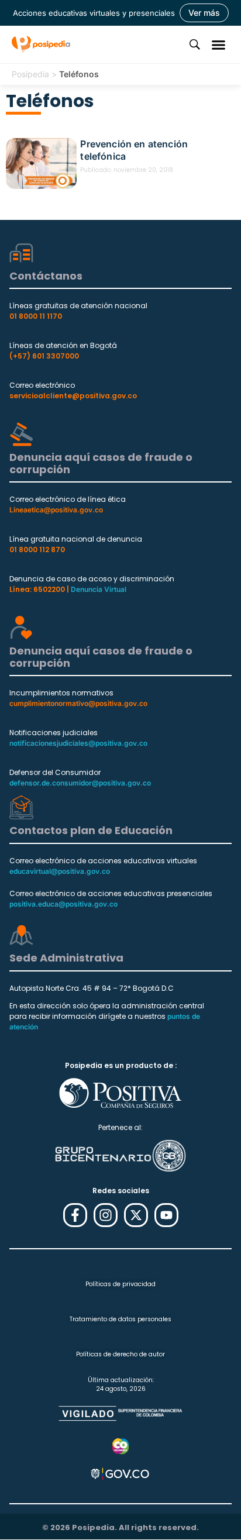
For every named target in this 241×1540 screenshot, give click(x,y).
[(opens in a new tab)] (41, 163)
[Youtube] (166, 1215)
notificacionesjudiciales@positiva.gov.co (78, 743)
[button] (219, 44)
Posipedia (30, 74)
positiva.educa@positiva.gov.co (63, 904)
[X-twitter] (136, 1215)
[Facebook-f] (75, 1215)
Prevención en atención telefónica (134, 150)
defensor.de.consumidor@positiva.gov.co (80, 782)
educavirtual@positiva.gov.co (59, 871)
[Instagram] (106, 1215)
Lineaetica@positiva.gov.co (56, 509)
